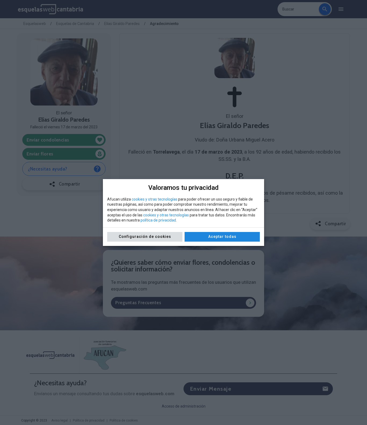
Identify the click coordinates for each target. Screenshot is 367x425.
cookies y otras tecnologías (154, 199)
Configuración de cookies (145, 236)
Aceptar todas (222, 236)
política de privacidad (158, 220)
